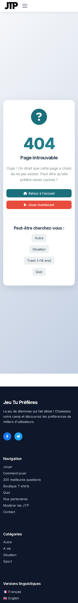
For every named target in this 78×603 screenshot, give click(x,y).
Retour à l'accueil (42, 193)
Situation (39, 249)
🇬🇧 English (11, 598)
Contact (9, 512)
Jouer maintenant (41, 205)
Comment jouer (15, 473)
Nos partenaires (15, 499)
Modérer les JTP (16, 505)
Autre (39, 238)
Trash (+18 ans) (39, 261)
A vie (7, 548)
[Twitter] (18, 436)
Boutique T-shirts (16, 486)
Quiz (39, 272)
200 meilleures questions (22, 480)
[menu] (25, 6)
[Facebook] (7, 436)
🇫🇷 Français (12, 592)
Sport (7, 561)
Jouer (7, 467)
